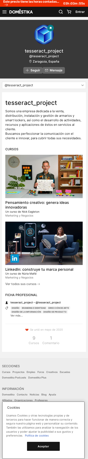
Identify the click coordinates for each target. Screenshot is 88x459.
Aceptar (43, 446)
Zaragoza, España (46, 61)
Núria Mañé (29, 273)
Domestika (8, 394)
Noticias (34, 394)
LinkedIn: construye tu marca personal (39, 269)
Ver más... (16, 315)
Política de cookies (37, 435)
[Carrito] (69, 12)
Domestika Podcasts (14, 377)
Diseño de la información (26, 312)
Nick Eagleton (30, 211)
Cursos (6, 372)
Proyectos (18, 372)
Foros (40, 372)
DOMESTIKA (21, 12)
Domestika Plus (37, 377)
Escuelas (65, 372)
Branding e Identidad (34, 308)
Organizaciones (23, 400)
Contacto (22, 394)
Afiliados (7, 400)
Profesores (41, 400)
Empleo (31, 372)
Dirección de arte (58, 308)
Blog (43, 394)
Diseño (15, 308)
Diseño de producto (55, 312)
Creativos (52, 372)
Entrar (80, 12)
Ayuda (52, 394)
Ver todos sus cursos (21, 284)
